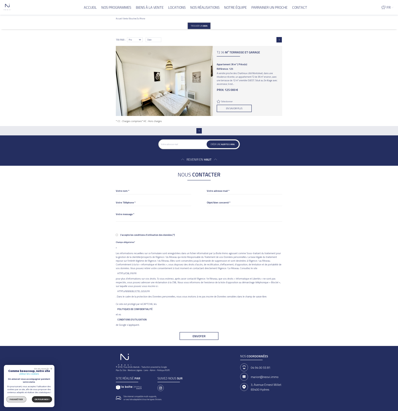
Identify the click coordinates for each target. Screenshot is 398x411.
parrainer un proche (269, 7)
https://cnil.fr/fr (127, 273)
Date (149, 39)
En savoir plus (234, 108)
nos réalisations (205, 7)
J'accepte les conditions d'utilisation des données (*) (147, 235)
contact (299, 7)
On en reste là (41, 368)
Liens (146, 370)
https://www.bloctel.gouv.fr (133, 291)
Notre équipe (235, 7)
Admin (152, 370)
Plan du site (121, 370)
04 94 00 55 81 (260, 367)
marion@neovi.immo (264, 376)
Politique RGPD (163, 370)
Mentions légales (135, 370)
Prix (130, 39)
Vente (125, 18)
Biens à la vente (150, 7)
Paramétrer (16, 399)
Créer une (223, 144)
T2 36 (238, 52)
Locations (177, 7)
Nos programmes (116, 7)
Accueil (90, 7)
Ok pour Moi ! (42, 399)
